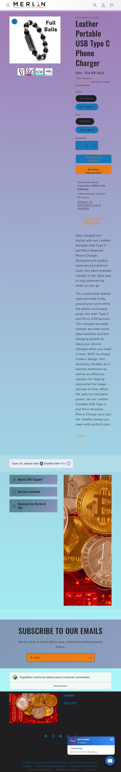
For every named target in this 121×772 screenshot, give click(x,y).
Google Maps (70, 702)
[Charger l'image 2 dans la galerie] (30, 71)
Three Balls (87, 129)
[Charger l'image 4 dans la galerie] (48, 71)
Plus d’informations (60, 686)
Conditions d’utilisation (40, 769)
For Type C (87, 106)
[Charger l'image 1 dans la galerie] (21, 71)
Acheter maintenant (94, 171)
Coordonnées (90, 769)
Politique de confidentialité (83, 766)
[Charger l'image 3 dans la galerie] (39, 71)
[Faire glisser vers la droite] (57, 71)
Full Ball (85, 121)
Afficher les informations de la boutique (89, 205)
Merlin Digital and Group (45, 762)
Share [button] (82, 435)
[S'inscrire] (90, 657)
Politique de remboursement (50, 766)
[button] (8, 5)
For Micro (86, 98)
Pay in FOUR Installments (92, 221)
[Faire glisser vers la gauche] (12, 71)
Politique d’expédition (67, 769)
